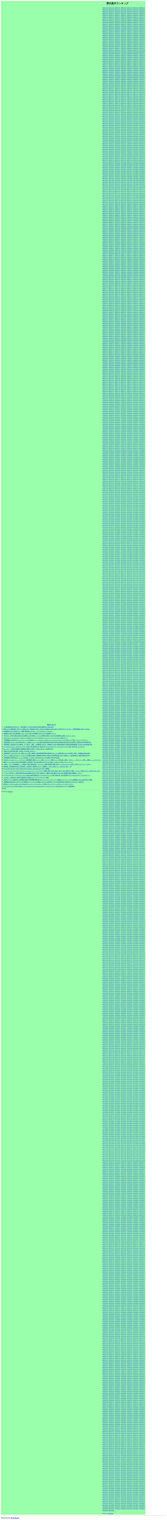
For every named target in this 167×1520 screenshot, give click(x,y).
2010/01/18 (105, 400)
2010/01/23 (136, 400)
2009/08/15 (136, 358)
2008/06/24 (111, 250)
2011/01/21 (130, 495)
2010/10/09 (136, 468)
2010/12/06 (105, 484)
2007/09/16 (142, 174)
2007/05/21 (105, 145)
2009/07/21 (111, 352)
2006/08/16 (117, 72)
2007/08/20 (105, 169)
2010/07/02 (130, 442)
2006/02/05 (142, 20)
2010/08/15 (142, 453)
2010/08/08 (142, 451)
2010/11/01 (105, 475)
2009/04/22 (117, 329)
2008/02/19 (111, 217)
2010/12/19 (142, 486)
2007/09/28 (130, 178)
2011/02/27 (142, 505)
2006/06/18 (142, 55)
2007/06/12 (111, 151)
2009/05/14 (123, 334)
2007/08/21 (111, 169)
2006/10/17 (111, 88)
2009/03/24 (111, 321)
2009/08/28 (130, 362)
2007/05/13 (142, 141)
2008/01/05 (136, 204)
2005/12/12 (105, 7)
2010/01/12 (111, 398)
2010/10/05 (111, 468)
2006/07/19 (117, 64)
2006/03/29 (117, 35)
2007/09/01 (136, 171)
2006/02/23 (123, 26)
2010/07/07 (117, 444)
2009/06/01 (105, 340)
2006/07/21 (130, 64)
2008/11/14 (130, 286)
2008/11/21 (130, 288)
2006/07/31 (105, 68)
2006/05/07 (142, 44)
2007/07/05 (123, 156)
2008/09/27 (136, 273)
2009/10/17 (136, 374)
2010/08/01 (142, 450)
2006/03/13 (105, 31)
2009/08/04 (111, 356)
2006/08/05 (136, 68)
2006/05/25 (123, 50)
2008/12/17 (117, 295)
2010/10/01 (130, 466)
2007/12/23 (142, 200)
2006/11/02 (123, 92)
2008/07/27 (142, 257)
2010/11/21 (142, 479)
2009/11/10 (111, 382)
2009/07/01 (117, 347)
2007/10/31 (117, 187)
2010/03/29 (105, 418)
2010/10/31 (142, 473)
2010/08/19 (123, 455)
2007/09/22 (136, 176)
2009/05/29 (130, 338)
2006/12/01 (130, 99)
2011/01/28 (130, 497)
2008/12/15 (105, 295)
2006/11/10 (130, 94)
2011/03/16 (117, 510)
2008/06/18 (117, 248)
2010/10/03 (142, 466)
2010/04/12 (105, 422)
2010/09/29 (117, 466)
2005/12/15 (123, 7)
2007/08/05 (142, 163)
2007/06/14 (123, 151)
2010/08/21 (136, 455)
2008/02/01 (130, 211)
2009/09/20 (142, 367)
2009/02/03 (111, 308)
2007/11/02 (130, 187)
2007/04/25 (117, 138)
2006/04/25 (111, 42)
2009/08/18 (111, 360)
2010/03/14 (142, 413)
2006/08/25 (130, 73)
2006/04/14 (130, 39)
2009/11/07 (136, 380)
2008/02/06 (117, 213)
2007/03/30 (130, 130)
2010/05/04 (111, 428)
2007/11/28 (117, 195)
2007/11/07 (117, 189)
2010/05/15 (136, 429)
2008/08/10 (142, 261)
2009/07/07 (111, 349)
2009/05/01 (130, 330)
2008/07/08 (111, 253)
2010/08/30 (105, 459)
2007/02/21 (117, 121)
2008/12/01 (105, 292)
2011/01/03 (105, 492)
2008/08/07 (123, 261)
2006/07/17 (105, 64)
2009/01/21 (117, 305)
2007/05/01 (111, 140)
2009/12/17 (123, 391)
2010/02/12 (130, 406)
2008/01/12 (136, 206)
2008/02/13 (117, 215)
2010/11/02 (111, 475)
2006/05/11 (123, 46)
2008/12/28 (142, 297)
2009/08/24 (105, 362)
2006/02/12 (142, 22)
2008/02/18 (105, 217)
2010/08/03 (111, 451)
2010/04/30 (130, 426)
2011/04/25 (105, 521)
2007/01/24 (117, 114)
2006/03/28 (111, 35)
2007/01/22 (105, 114)
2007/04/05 (123, 132)
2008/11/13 (123, 286)
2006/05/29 (105, 51)
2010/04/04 (142, 418)
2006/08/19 (136, 72)
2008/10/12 (142, 277)
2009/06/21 (142, 343)
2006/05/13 (136, 46)
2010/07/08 (123, 444)
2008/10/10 (130, 277)
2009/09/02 (117, 363)
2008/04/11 (130, 229)
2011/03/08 (111, 508)
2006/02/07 (111, 22)
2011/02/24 (123, 505)
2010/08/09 (105, 453)
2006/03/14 (111, 31)
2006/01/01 (142, 11)
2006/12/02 (136, 99)
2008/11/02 (142, 283)
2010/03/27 (136, 417)
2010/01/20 (117, 400)
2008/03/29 (136, 226)
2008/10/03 (130, 275)
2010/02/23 (111, 409)
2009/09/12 (136, 365)
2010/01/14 (123, 398)
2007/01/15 (105, 112)
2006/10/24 (111, 90)
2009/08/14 (130, 358)
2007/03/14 (117, 127)
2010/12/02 (123, 483)
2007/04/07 (136, 132)
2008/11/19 (117, 288)
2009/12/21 (105, 393)
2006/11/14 (111, 96)
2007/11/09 (130, 189)
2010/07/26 (105, 450)
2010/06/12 (136, 437)
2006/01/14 (136, 15)
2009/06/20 (136, 343)
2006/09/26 (111, 83)
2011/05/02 (105, 523)
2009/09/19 (136, 367)
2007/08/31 (130, 171)
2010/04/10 (136, 420)
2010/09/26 (142, 464)
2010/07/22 (123, 448)
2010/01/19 (111, 400)
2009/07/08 (117, 349)
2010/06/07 (105, 437)
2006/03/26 (142, 33)
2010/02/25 (123, 409)
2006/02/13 (105, 24)
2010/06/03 (123, 435)
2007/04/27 (130, 138)
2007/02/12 (105, 119)
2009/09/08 (111, 365)
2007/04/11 (117, 134)
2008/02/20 (117, 217)
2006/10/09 (105, 86)
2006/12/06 (117, 101)
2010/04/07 (117, 420)
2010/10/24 (142, 472)
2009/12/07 (105, 389)
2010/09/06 (105, 461)
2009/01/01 (123, 299)
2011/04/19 (111, 519)
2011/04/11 (105, 517)
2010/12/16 (123, 486)
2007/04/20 (130, 136)
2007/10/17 (117, 184)
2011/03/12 (136, 508)
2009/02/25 (117, 314)
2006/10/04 (117, 84)
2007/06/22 (130, 152)
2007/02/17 (136, 119)
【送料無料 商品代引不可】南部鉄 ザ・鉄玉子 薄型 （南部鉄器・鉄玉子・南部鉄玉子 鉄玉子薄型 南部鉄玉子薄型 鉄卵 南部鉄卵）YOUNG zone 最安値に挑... (48, 744)
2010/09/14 (111, 462)
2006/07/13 (123, 62)
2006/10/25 (117, 90)
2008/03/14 (130, 222)
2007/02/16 (130, 119)
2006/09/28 (123, 83)
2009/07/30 (123, 354)
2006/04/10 (105, 39)
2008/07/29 (111, 259)
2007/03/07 (117, 125)
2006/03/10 (130, 29)
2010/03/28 (142, 417)
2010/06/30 (117, 442)
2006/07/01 (136, 59)
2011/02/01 (111, 499)
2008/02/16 (136, 215)
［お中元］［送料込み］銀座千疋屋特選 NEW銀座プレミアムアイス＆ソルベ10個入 (26, 777)
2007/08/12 (142, 165)
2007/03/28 (117, 130)
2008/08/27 (117, 266)
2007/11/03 (136, 187)
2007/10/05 (130, 180)
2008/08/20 (117, 264)
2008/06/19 (123, 248)
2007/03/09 (130, 125)
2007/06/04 (105, 149)
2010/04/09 (130, 420)
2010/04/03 (136, 418)
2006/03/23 (123, 33)
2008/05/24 (136, 240)
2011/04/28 (123, 521)
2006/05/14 (142, 46)
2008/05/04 (142, 235)
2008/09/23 (111, 273)
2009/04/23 (123, 329)
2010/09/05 (142, 459)
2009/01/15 (123, 303)
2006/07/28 (130, 66)
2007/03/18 (142, 127)
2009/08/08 (136, 356)
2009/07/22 (117, 352)
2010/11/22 (105, 481)
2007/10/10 (117, 182)
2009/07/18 (136, 351)
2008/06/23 (105, 250)
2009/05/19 (111, 336)
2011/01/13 (123, 494)
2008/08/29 (130, 266)
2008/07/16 (117, 255)
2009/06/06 (136, 340)
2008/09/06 (136, 268)
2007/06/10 (142, 149)
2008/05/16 (130, 239)
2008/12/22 (105, 297)
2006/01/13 (130, 15)
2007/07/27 (130, 162)
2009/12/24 (123, 393)
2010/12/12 (142, 484)
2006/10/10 (111, 86)
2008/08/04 (105, 261)
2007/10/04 (123, 180)
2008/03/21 (130, 224)
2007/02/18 (142, 119)
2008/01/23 (117, 209)
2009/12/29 (111, 395)
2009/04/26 (142, 329)
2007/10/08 (105, 182)
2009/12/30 (117, 395)
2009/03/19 (123, 319)
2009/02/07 (136, 308)
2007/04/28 (136, 138)
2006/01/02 (105, 13)
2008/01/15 (111, 207)
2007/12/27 (123, 202)
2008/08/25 (105, 266)
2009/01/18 (142, 303)
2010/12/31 (130, 490)
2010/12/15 (117, 486)
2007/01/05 (130, 108)
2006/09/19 (111, 81)
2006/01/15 (142, 15)
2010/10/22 (130, 472)
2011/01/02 (142, 490)
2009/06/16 (111, 343)
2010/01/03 (142, 395)
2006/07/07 (130, 61)
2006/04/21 (130, 40)
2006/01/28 (136, 18)
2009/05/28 (123, 338)
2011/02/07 (105, 501)
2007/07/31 (111, 163)
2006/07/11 (111, 62)
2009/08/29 (136, 362)
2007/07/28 (136, 162)
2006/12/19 (111, 105)
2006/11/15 (117, 96)
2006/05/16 (111, 48)
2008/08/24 (142, 264)
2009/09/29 (111, 371)
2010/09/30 (123, 466)
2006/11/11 (136, 94)
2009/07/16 (123, 351)
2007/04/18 (117, 136)
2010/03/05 (130, 411)
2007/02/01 (123, 116)
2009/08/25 (111, 362)
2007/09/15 (136, 174)
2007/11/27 (111, 195)
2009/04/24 (130, 329)
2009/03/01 (142, 314)
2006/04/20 (123, 40)
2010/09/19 (142, 462)
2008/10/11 (136, 277)
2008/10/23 (123, 281)
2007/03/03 (136, 123)
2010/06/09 (117, 437)
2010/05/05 (117, 428)
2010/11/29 (105, 483)
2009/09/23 (117, 369)
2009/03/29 (142, 321)
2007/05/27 (142, 145)
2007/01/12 (130, 110)
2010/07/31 (136, 450)
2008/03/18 (111, 224)
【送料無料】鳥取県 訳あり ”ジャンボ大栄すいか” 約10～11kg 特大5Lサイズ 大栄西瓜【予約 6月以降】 (31, 757)
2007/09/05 (117, 173)
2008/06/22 (142, 248)
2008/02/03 (142, 211)
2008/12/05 (130, 292)
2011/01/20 (123, 495)
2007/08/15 (117, 167)
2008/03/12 (117, 222)
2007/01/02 (111, 108)
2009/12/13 (142, 389)
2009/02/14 (136, 310)
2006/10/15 (142, 86)
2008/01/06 (142, 204)
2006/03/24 (130, 33)
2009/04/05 (142, 323)
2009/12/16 (117, 391)
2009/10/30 (130, 378)
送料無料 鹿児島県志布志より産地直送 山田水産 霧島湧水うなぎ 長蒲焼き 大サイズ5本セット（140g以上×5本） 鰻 (37, 766)
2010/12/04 (136, 483)
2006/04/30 (142, 42)
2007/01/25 (123, 114)
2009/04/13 (105, 327)
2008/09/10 (117, 270)
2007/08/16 (123, 167)
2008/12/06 (136, 292)
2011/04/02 (136, 514)
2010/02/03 (117, 404)
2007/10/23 (111, 185)
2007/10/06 (136, 180)
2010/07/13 (111, 446)
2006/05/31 (117, 51)
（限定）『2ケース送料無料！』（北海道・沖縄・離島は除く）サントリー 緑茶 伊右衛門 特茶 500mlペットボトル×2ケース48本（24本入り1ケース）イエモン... (47, 764)
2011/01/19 (117, 495)
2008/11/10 (105, 286)
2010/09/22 (117, 464)
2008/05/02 (130, 235)
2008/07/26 (136, 257)
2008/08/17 (142, 262)
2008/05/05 (105, 237)
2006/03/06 (105, 29)
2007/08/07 (111, 165)
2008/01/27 (142, 209)
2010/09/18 (136, 462)
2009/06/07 (142, 340)
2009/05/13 (117, 334)
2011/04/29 (130, 521)
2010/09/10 (130, 461)
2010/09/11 (136, 461)
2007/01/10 (117, 110)
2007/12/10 (105, 198)
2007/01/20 (136, 112)
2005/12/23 (130, 9)
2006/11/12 (142, 94)
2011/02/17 (123, 503)
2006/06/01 (123, 51)
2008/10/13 (105, 279)
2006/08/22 (111, 73)
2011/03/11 (130, 508)
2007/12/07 (130, 196)
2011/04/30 (136, 521)
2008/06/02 (105, 244)
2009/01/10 (136, 301)
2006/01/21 (136, 17)
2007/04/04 (117, 132)
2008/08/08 (130, 261)
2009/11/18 (117, 384)
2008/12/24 (117, 297)
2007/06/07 (123, 149)
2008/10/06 (105, 277)
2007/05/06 (142, 140)
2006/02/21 (111, 26)
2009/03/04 (117, 316)
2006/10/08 (142, 84)
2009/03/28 (136, 321)
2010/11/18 (123, 479)
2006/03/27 (105, 35)
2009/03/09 (105, 318)
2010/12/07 (111, 484)
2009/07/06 (105, 349)
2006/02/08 (117, 22)
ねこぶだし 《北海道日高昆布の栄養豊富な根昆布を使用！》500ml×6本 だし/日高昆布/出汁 (28, 749)
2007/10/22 (105, 185)
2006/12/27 (117, 107)
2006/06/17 (136, 55)
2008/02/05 (111, 213)
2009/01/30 (130, 306)
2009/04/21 (111, 329)
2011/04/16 (136, 517)
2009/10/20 (111, 376)
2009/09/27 (142, 369)
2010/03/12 (130, 413)
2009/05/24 (142, 336)
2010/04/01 (123, 418)
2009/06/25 (123, 345)
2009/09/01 (111, 363)
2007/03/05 (105, 125)
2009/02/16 (105, 312)
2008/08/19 (111, 264)
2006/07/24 (105, 66)
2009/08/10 (105, 358)
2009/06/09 (111, 341)
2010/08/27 (130, 457)
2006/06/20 (111, 57)
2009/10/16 (130, 374)
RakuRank (10, 791)
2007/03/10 (136, 125)
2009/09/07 (105, 365)
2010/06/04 (130, 435)
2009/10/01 (123, 371)
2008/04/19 (136, 231)
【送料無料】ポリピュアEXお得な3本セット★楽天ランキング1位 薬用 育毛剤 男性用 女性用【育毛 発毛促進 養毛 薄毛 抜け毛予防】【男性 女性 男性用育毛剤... (47, 742)
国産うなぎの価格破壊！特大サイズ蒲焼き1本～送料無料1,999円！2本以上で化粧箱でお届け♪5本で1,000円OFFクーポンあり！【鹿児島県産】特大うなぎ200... (46, 729)
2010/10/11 (105, 470)
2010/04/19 (105, 424)
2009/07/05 (142, 347)
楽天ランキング (51, 724)
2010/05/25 (111, 433)
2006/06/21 (117, 57)
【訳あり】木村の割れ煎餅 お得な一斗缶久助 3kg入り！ (19, 751)
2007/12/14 (130, 198)
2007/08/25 (136, 169)
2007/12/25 (111, 202)
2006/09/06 (117, 77)
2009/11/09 (105, 382)
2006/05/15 (105, 48)
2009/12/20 (142, 391)
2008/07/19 (136, 255)
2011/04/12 (111, 517)
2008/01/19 (136, 207)
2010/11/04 (123, 475)
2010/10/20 (117, 472)
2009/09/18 (130, 367)
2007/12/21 (130, 200)
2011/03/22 (111, 512)
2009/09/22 (111, 369)
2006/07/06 (123, 61)
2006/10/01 (142, 83)
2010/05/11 (111, 429)
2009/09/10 (123, 365)
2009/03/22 (142, 319)
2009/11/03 (111, 380)
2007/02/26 (105, 123)
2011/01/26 (117, 497)
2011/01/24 (105, 497)
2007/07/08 (142, 156)
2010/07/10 (136, 444)
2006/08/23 (117, 73)
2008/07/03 (123, 251)
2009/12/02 (117, 387)
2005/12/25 (142, 9)
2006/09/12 (111, 79)
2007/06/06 (117, 149)
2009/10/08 (123, 373)
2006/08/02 (117, 68)
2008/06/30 (105, 251)
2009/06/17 (117, 343)
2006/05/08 (105, 46)
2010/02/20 (136, 407)
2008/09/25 (123, 273)
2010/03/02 (111, 411)
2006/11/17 (130, 96)
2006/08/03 (123, 68)
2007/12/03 (105, 196)
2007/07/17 (111, 160)
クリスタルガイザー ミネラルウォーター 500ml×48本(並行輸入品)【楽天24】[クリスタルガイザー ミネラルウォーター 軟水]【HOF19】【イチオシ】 (44, 746)
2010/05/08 (136, 428)
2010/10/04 (105, 468)
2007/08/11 (136, 165)
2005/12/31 (136, 11)
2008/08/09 (136, 261)
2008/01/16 (117, 207)
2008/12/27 (136, 297)
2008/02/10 (142, 213)
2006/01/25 (117, 18)
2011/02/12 (136, 501)
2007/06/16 (136, 151)
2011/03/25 (130, 512)
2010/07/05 (105, 444)
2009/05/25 (105, 338)
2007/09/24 (105, 178)
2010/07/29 (123, 450)
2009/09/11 (130, 365)
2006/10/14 (136, 86)
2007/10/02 (111, 180)
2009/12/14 (105, 391)
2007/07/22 (142, 160)
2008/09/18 (123, 272)
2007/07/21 (136, 160)
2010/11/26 (130, 481)
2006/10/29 (142, 90)
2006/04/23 (142, 40)
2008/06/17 (111, 248)
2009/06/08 (105, 341)
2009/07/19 (142, 351)
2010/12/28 (111, 490)
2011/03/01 (111, 506)
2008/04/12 (136, 229)
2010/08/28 (136, 457)
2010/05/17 (105, 431)
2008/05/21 (117, 240)
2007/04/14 (136, 134)
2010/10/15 (130, 470)
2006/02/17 (130, 24)
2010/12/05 (142, 483)
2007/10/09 (111, 182)
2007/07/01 (142, 154)
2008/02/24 (142, 217)
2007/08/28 (111, 171)
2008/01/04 (130, 204)
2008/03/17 (105, 224)
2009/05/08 (130, 332)
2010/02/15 (105, 407)
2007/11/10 (136, 189)
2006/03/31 (130, 35)
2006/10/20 (130, 88)
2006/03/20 (105, 33)
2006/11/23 (123, 97)
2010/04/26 (105, 426)
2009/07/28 (111, 354)
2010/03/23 (111, 417)
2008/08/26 (111, 266)
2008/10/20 (105, 281)
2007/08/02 (123, 163)
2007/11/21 (117, 193)
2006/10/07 (136, 84)
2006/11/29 (117, 99)
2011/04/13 (117, 517)
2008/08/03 (142, 259)
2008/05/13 (111, 239)
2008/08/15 (130, 262)
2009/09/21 (105, 369)
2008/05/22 (123, 240)
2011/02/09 (117, 501)
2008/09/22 (105, 273)
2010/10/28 (123, 473)
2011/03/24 (123, 512)
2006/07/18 (111, 64)
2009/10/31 (136, 378)
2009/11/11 (117, 382)
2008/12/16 (111, 295)
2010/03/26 (130, 417)
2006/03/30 (123, 35)
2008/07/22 (111, 257)
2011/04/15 (130, 517)
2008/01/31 (123, 211)
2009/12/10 (123, 389)
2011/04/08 (130, 516)
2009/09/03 (123, 363)
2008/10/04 (136, 275)
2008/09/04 (123, 268)
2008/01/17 (123, 207)
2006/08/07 (105, 70)
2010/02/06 (136, 404)
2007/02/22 (123, 121)
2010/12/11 (136, 484)
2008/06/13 (130, 246)
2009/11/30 (105, 387)
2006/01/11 (117, 15)
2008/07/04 (130, 251)
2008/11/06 (123, 284)
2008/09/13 (136, 270)
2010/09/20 (105, 464)
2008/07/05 (136, 251)
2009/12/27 (142, 393)
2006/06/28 (117, 59)
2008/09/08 (105, 270)
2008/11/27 (123, 290)
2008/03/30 (142, 226)
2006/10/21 (136, 88)
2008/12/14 (142, 294)
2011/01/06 (123, 492)
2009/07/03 (130, 347)
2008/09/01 (105, 268)
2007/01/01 (105, 108)
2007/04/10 (111, 134)
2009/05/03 (142, 330)
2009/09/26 (136, 369)
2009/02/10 (111, 310)
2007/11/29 (123, 195)
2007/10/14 (142, 182)
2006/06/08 (123, 53)
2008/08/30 (136, 266)
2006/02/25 (136, 26)
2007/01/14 (142, 110)
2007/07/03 (111, 156)
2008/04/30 (117, 235)
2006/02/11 (136, 22)
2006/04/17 (105, 40)
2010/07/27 (111, 450)
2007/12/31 (105, 204)
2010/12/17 (130, 486)
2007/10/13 (136, 182)
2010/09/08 (117, 461)
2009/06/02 (111, 340)
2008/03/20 (123, 224)
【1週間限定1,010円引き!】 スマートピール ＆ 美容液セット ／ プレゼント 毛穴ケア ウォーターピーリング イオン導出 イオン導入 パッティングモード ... (45, 740)
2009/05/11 (105, 334)
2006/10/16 (105, 88)
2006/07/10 (105, 62)
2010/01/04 (105, 396)
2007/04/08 (142, 132)
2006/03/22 (117, 33)
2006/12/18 (105, 105)
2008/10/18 (136, 279)
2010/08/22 (142, 455)
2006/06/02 (130, 51)
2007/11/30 (130, 195)
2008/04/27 (142, 233)
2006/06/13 (111, 55)
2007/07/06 (130, 156)
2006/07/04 (111, 61)
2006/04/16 (142, 39)
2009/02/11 (117, 310)
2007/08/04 (136, 163)
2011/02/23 (117, 505)
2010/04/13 (111, 422)
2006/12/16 (136, 103)
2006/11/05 (142, 92)
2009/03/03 (111, 316)
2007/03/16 (130, 127)
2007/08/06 (105, 165)
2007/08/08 (117, 165)
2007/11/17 (136, 191)
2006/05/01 (105, 44)
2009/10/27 (111, 378)
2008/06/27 (130, 250)
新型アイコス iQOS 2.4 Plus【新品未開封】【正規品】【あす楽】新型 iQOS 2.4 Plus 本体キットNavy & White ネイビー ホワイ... (38, 762)
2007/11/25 (142, 193)
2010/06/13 (142, 437)
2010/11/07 (142, 475)
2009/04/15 (117, 327)
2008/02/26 (111, 218)
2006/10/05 (123, 84)
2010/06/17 (123, 439)
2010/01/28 (123, 402)
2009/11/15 (142, 382)
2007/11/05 (105, 189)
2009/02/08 (142, 308)
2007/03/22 (123, 129)
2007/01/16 (111, 112)
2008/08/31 (142, 266)
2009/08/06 (123, 356)
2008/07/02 (117, 251)
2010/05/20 (123, 431)
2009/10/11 (142, 373)
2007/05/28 (105, 147)
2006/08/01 (111, 68)
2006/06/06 (111, 53)
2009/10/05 (105, 373)
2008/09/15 (105, 272)
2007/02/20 (111, 121)
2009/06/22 (105, 345)
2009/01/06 (111, 301)
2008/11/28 (130, 290)
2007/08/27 (105, 171)
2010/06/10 (123, 437)
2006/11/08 (117, 94)
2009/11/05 (123, 380)
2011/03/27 (142, 512)
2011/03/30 (117, 514)
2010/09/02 (123, 459)
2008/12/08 (105, 294)
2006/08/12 (136, 70)
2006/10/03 (111, 84)
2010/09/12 (142, 461)
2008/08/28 (123, 266)
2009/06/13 (136, 341)
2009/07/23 (123, 352)
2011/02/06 (142, 499)
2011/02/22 (111, 505)
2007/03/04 (142, 123)
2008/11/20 (123, 288)
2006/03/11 (136, 29)
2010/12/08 (117, 484)
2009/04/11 (136, 325)
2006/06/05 (105, 53)
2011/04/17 (142, 517)
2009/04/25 (136, 329)
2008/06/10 (111, 246)
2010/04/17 (136, 422)
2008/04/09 (117, 229)
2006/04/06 (123, 37)
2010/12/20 (105, 488)
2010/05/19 (117, 431)
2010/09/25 (136, 464)
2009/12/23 (117, 393)
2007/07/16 (105, 160)
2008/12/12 (130, 294)
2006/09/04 (105, 77)
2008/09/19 (130, 272)
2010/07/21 (117, 448)
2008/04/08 (111, 229)
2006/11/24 (130, 97)
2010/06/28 (105, 442)
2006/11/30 (123, 99)
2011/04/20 (117, 519)
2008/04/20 (142, 231)
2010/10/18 (105, 472)
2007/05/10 (123, 141)
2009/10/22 (123, 376)
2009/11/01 (142, 378)
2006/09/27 (117, 83)
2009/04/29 (117, 330)
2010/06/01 (111, 435)
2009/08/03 (105, 356)
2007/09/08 (136, 173)
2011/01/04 (111, 492)
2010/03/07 (142, 411)
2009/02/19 (123, 312)
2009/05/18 (105, 336)
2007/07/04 (117, 156)
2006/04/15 (136, 39)
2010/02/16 (111, 407)
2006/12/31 (142, 107)
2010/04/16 (130, 422)
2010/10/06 (117, 468)
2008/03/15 (136, 222)
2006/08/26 (136, 73)
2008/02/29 (130, 218)
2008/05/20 (111, 240)
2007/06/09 (136, 149)
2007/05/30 (117, 147)
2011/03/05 (136, 506)
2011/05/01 (142, 521)
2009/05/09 (136, 332)
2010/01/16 (136, 398)
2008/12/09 (111, 294)
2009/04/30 (123, 330)
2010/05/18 (111, 431)
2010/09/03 (130, 459)
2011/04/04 (105, 516)
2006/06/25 (142, 57)
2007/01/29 (105, 116)
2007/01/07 (142, 108)
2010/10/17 (142, 470)
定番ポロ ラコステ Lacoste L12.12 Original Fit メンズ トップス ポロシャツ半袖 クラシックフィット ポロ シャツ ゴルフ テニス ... (38, 784)
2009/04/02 (123, 323)
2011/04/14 (123, 517)
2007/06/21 (123, 152)
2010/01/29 (130, 402)
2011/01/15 (136, 494)
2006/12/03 (142, 99)
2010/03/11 (123, 413)
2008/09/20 (136, 272)
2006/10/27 (130, 90)
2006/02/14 (111, 24)
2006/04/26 (117, 42)
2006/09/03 (142, 75)
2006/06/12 (105, 55)
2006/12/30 (136, 107)
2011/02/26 (136, 505)
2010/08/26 (123, 457)
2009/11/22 (142, 384)
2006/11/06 (105, 94)
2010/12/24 (130, 488)
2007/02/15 (123, 119)
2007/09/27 (123, 178)
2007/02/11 (142, 118)
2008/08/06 (117, 261)
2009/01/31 (136, 306)
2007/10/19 (130, 184)
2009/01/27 (111, 306)
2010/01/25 (105, 402)
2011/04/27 (117, 521)
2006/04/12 (117, 39)
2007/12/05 (117, 196)
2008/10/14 (111, 279)
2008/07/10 (123, 253)
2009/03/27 (130, 321)
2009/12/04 (130, 387)
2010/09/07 (111, 461)
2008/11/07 (130, 284)
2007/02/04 (142, 116)
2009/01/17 (136, 303)
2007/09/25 (111, 178)
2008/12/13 (136, 294)
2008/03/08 (136, 220)
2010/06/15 (111, 439)
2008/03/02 (142, 218)
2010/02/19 (130, 407)
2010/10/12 (111, 470)
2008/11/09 (142, 284)
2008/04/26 (136, 233)
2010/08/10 (111, 453)
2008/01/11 (130, 206)
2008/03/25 (111, 226)
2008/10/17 (130, 279)
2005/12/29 (123, 11)
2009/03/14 (136, 318)
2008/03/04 (111, 220)
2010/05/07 (130, 428)
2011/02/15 (111, 503)
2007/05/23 (117, 145)
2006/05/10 (117, 46)
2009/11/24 (111, 385)
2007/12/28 (130, 202)
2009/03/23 (105, 321)
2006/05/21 (142, 48)
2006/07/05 (117, 61)
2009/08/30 (142, 362)
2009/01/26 (105, 306)
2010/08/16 (105, 455)
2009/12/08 (111, 389)
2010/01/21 (123, 400)
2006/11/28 (111, 99)
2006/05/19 (130, 48)
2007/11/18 (142, 191)
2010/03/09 (111, 413)
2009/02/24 (111, 314)
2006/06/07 (117, 53)
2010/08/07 (136, 451)
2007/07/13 (130, 158)
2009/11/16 (105, 384)
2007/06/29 (130, 154)
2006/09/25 (105, 83)
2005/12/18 (142, 7)
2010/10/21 (123, 472)
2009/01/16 (130, 303)
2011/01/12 (117, 494)
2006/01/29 (142, 18)
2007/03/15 (123, 127)
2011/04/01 (130, 514)
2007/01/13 (136, 110)
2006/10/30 (105, 92)
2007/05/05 (136, 140)
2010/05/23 (142, 431)
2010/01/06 (117, 396)
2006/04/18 (111, 40)
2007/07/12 (123, 158)
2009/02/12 (123, 310)
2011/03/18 (130, 510)
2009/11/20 (130, 384)
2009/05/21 (123, 336)
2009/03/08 (142, 316)
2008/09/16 (111, 272)
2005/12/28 (117, 11)
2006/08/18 (130, 72)
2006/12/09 (136, 101)
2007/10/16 (111, 184)
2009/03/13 (130, 318)
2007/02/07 (117, 118)
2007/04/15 (142, 134)
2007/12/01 (136, 195)
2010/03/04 (123, 411)
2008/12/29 (105, 299)
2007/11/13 (111, 191)
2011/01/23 (142, 495)
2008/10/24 (130, 281)
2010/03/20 (136, 415)
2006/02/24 (130, 26)
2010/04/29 (123, 426)
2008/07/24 (123, 257)
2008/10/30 (123, 283)
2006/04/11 (111, 39)
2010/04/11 (142, 420)
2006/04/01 (136, 35)
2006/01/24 (111, 18)
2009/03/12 (123, 318)
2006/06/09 (130, 53)
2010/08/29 (142, 457)
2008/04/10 (123, 229)
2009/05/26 (111, 338)
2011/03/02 (117, 506)
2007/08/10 (130, 165)
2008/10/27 (105, 283)
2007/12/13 (123, 198)
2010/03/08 (105, 413)
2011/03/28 (105, 514)
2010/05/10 (105, 429)
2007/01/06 (136, 108)
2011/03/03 (123, 506)
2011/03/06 (142, 506)
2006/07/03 (105, 61)
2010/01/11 (105, 398)
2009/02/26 (123, 314)
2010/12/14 (111, 486)
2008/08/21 (123, 264)
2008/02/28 (123, 218)
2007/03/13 (111, 127)
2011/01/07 (130, 492)
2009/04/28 (111, 330)
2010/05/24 (105, 433)
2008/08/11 (105, 262)
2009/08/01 (136, 354)
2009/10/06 (111, 373)
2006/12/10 (142, 101)
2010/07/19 (105, 448)
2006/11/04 (136, 92)
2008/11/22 (136, 288)
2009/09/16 (117, 367)
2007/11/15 (123, 191)
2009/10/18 (142, 374)
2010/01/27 (117, 402)
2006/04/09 (142, 37)
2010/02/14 (142, 406)
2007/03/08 (123, 125)
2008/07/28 (105, 259)
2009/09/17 (123, 367)
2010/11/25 (123, 481)
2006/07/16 (142, 62)
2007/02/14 (117, 119)
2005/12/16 (130, 7)
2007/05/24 (123, 145)
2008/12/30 (111, 299)
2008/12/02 (111, 292)
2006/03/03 (130, 28)
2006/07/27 (123, 66)
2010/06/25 (130, 440)
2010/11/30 (111, 483)
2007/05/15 (111, 143)
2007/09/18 (111, 176)
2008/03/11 (111, 222)
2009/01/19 (105, 305)
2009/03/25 (117, 321)
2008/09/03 (117, 268)
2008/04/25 (130, 233)
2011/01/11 (111, 494)
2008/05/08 (123, 237)
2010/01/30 (136, 402)
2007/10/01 (105, 180)
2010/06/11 (130, 437)
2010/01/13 (117, 398)
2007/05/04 (130, 140)
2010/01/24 (142, 400)
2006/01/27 (130, 18)
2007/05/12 (136, 141)
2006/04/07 (130, 37)
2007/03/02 (130, 123)
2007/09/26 (117, 178)
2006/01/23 (105, 18)
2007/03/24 (136, 129)
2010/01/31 (142, 402)
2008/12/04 (123, 292)
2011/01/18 (111, 495)
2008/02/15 (130, 215)
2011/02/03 (123, 499)
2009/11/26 (123, 385)
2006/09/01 (130, 75)
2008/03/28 (130, 226)
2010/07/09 (130, 444)
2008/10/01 (117, 275)
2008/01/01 (111, 204)
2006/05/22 (105, 50)
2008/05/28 (117, 242)
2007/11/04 (142, 187)
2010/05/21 (130, 431)
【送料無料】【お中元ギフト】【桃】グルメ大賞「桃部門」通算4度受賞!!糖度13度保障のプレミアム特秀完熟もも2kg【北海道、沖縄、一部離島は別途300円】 (46, 753)
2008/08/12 (111, 262)
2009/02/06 (130, 308)
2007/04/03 (111, 132)
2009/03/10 (111, 318)
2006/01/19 (123, 17)
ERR (4, 788)
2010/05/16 (142, 429)
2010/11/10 (117, 477)
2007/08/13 (105, 167)
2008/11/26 (117, 290)
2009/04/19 (142, 327)
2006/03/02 (123, 28)
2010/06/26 (136, 440)
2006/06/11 (142, 53)
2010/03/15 (105, 415)
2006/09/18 (105, 81)
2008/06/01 (142, 242)
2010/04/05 (105, 420)
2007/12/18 (111, 200)
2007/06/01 (130, 147)
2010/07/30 (130, 450)
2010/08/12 (123, 453)
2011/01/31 (105, 499)
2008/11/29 (136, 290)
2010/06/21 (105, 440)
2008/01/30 (117, 211)
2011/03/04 (130, 506)
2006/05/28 (142, 50)
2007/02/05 (105, 118)
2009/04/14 (111, 327)
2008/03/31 (105, 228)
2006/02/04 (136, 20)
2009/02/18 (117, 312)
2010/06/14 (105, 439)
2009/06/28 (142, 345)
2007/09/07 (130, 173)
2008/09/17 (117, 272)
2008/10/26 (142, 281)
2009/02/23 (105, 314)
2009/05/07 (123, 332)
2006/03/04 (136, 28)
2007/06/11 (105, 151)
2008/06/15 (142, 246)
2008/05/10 (136, 237)
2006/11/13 (105, 96)
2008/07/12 (136, 253)
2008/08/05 (111, 261)
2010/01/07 (123, 396)
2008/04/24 (123, 233)
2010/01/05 (111, 396)
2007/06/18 (105, 152)
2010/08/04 (117, 451)
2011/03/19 (136, 510)
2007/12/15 (136, 198)
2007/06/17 (142, 151)
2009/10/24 (136, 376)
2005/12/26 (105, 11)
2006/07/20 (123, 64)
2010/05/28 (130, 433)
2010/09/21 (111, 464)
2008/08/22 (130, 264)
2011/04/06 (117, 516)
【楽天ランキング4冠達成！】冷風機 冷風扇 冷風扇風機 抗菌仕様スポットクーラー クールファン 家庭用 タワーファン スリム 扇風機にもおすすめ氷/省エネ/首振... (48, 779)
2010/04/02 (130, 418)
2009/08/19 (117, 360)
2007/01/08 (105, 110)
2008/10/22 (117, 281)
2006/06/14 (117, 55)
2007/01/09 (111, 110)
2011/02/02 (117, 499)
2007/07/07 (136, 156)
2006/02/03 (130, 20)
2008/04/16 (117, 231)
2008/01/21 (105, 209)
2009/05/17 (142, 334)
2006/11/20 (105, 97)
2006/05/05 (130, 44)
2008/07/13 (142, 253)
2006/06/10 (136, 53)
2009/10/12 (105, 374)
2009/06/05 (130, 340)
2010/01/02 (136, 395)
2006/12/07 (123, 101)
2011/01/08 (136, 492)
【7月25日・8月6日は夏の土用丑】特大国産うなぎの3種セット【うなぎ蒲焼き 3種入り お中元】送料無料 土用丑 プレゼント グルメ (39, 735)
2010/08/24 (111, 457)
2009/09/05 (136, 363)
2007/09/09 (142, 173)
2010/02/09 (111, 406)
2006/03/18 (136, 31)
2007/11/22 (123, 193)
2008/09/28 (142, 273)
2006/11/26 (142, 97)
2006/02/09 (123, 22)
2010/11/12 (130, 477)
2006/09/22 (130, 81)
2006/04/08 (136, 37)
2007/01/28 (142, 114)
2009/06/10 (117, 341)
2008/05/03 (136, 235)
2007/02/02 (130, 116)
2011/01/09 (142, 492)
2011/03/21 (105, 512)
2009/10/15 (123, 374)
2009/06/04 (123, 340)
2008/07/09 (117, 253)
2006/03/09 (123, 29)
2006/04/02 (142, 35)
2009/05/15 (130, 334)
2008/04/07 (105, 229)
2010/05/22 (136, 431)
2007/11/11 (142, 189)
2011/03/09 (117, 508)
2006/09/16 (136, 79)
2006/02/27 (105, 28)
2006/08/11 (130, 70)
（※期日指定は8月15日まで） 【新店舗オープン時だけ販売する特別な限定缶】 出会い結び (28, 727)
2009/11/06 (130, 380)
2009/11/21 (136, 384)
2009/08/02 (142, 354)
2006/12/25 (105, 107)
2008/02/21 (123, 217)
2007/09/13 (123, 174)
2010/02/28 (142, 409)
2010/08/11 (117, 453)
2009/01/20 (111, 305)
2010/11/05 (130, 475)
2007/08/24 (130, 169)
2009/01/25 (142, 305)
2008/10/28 (111, 283)
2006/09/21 (123, 81)
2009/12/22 (111, 393)
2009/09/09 (117, 365)
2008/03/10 (105, 222)
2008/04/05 (136, 228)
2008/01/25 (130, 209)
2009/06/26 (130, 345)
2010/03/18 (123, 415)
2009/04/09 (123, 325)
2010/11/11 (123, 477)
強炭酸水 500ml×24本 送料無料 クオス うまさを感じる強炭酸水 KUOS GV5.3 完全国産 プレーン (29, 733)
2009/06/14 (142, 341)
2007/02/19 (105, 121)
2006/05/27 (136, 50)
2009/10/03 (136, 371)
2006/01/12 (123, 15)
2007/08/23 (123, 169)
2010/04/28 (117, 426)
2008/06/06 (130, 244)
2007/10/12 (130, 182)
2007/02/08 (123, 118)
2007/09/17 (105, 176)
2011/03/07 (105, 508)
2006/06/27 (111, 59)
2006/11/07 (111, 94)
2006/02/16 (123, 24)
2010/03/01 (105, 411)
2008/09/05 (130, 268)
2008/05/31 (136, 242)
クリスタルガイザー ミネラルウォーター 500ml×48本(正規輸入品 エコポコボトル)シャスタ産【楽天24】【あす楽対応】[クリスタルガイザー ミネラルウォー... (46, 775)
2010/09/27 (105, 466)
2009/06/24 (117, 345)
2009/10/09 (130, 373)
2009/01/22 (123, 305)
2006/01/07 (136, 13)
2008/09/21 (142, 272)
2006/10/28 (136, 90)
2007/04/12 (123, 134)
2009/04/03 (130, 323)
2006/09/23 (136, 81)
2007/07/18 (117, 160)
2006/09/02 (136, 75)
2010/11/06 (136, 475)
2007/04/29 (142, 138)
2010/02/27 (136, 409)
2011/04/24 (142, 519)
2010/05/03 (105, 428)
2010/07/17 (136, 446)
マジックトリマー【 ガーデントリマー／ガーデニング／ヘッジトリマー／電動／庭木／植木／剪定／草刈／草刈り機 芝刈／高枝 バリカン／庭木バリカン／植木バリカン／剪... (52, 771)
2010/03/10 (117, 413)
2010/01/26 (111, 402)
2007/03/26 (105, 130)
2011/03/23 (117, 512)
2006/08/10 (123, 70)
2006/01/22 (142, 17)
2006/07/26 (117, 66)
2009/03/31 (111, 323)
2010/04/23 (130, 424)
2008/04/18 (130, 231)
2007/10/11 (123, 182)
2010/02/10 (117, 406)
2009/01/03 (136, 299)
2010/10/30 (136, 473)
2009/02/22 (142, 312)
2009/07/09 (123, 349)
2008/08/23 (136, 264)
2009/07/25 (136, 352)
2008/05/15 (123, 239)
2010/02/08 (105, 406)
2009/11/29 (142, 385)
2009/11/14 (136, 382)
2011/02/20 (142, 503)
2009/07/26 (142, 352)
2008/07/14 (105, 255)
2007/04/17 (111, 136)
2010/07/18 (142, 446)
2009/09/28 (105, 371)
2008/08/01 (130, 259)
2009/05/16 (136, 334)
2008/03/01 (136, 218)
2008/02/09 (136, 213)
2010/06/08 (111, 437)
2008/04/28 (105, 235)
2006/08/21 (105, 73)
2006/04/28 (130, 42)
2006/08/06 (142, 68)
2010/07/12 (105, 446)
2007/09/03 (105, 173)
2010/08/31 (111, 459)
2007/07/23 (105, 162)
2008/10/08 (117, 277)
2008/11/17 (105, 288)
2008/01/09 (117, 206)
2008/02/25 (105, 218)
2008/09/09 (111, 270)
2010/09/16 (123, 462)
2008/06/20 (130, 248)
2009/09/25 (130, 369)
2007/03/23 (130, 129)
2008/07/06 (142, 251)
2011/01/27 (123, 497)
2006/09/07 (123, 77)
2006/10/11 (117, 86)
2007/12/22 (136, 200)
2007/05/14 (105, 143)
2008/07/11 (130, 253)
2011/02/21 (105, 505)
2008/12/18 (123, 295)
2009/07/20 (105, 352)
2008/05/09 (130, 237)
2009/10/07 (117, 373)
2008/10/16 (123, 279)
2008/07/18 (130, 255)
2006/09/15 (130, 79)
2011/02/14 (105, 503)
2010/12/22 (117, 488)
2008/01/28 (105, 211)
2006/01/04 (117, 13)
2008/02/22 (130, 217)
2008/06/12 (123, 246)
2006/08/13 (142, 70)
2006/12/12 (111, 103)
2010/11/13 (136, 477)
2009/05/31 (142, 338)
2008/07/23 (117, 257)
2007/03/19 (105, 129)
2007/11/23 (130, 193)
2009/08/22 (136, 360)
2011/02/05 (136, 499)
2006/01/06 (130, 13)
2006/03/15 (117, 31)
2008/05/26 (105, 242)
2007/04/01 (142, 130)
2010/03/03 (117, 411)
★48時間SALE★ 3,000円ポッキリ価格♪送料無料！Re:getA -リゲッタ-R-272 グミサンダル (27, 731)
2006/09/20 (117, 81)
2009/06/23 (111, 345)
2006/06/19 (105, 57)
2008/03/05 (117, 220)
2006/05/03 (117, 44)
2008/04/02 (117, 228)
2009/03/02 (105, 316)
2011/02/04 (130, 499)
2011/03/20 (142, 510)
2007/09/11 (111, 174)
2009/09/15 (111, 367)
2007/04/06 (130, 132)
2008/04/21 (105, 233)
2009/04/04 (136, 323)
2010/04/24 (136, 424)
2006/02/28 (111, 28)
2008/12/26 (130, 297)
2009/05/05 (111, 332)
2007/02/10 (136, 118)
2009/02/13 (130, 310)
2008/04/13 (142, 229)
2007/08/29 (117, 171)
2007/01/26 (130, 114)
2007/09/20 (123, 176)
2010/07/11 (142, 444)
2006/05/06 (136, 44)
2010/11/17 (117, 479)
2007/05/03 (123, 140)
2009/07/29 (117, 354)
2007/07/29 (142, 162)
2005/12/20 (111, 9)
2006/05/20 (136, 48)
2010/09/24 (130, 464)
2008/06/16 (105, 248)
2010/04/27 (111, 426)
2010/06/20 (142, 439)
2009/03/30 (105, 323)
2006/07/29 (136, 66)
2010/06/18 (130, 439)
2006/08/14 (105, 72)
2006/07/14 (130, 62)
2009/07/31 (130, 354)
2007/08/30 (123, 171)
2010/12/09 (123, 484)
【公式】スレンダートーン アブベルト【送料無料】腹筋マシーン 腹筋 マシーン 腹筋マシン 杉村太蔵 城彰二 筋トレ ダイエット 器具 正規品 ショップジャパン (52, 760)
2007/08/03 (130, 163)
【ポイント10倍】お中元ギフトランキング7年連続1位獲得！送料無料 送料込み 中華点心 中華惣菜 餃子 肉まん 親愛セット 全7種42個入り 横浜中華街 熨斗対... (46, 755)
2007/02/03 (136, 116)
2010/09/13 (105, 462)
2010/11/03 (117, 475)
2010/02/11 (123, 406)
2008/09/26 (130, 273)
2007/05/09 (117, 141)
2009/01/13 (111, 303)
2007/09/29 (136, 178)
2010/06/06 (142, 435)
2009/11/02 (105, 380)
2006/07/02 (142, 59)
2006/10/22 (142, 88)
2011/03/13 (142, 508)
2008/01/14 (105, 207)
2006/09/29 (130, 83)
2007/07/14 (136, 158)
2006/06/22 (123, 57)
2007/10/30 (111, 187)
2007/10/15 (105, 184)
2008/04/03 (123, 228)
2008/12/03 (117, 292)
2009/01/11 (142, 301)
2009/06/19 (130, 343)
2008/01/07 (105, 206)
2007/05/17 (123, 143)
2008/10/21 (111, 281)
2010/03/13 (136, 413)
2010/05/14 (130, 429)
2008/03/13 (123, 222)
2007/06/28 (123, 154)
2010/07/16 (130, 446)
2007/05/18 (130, 143)
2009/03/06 (130, 316)
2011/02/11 (130, 501)
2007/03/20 (111, 129)
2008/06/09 (105, 246)
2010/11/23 (111, 481)
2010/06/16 (117, 439)
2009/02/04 (117, 308)
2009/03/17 (111, 319)
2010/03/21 (142, 415)
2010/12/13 (105, 486)
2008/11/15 (136, 286)
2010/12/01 (117, 483)
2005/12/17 (136, 7)
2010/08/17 (111, 455)
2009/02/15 (142, 310)
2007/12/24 (105, 202)
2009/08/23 (142, 360)
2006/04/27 (123, 42)
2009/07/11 (136, 349)
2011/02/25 (130, 505)
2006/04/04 (111, 37)
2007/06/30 (136, 154)
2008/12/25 (123, 297)
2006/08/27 (142, 73)
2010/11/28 (142, 481)
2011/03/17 (123, 510)
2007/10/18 (123, 184)
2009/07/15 (117, 351)
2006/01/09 (105, 15)
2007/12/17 (105, 200)
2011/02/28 (105, 506)
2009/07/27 (105, 354)
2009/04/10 (130, 325)
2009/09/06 (142, 363)
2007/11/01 (123, 187)
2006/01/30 (105, 20)
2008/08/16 (136, 262)
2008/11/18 (111, 288)
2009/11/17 (111, 384)
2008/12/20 (136, 295)
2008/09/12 (130, 270)
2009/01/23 (130, 305)
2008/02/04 (105, 213)
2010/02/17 (117, 407)
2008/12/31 (117, 299)
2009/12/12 (136, 389)
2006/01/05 (123, 13)
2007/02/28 (117, 123)
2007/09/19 (117, 176)
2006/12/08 (130, 101)
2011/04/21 (123, 519)
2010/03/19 (130, 415)
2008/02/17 (142, 215)
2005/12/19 (105, 9)
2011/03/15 (111, 510)
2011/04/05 (111, 516)
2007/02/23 (130, 121)
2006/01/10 (111, 15)
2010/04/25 (142, 424)
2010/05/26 (117, 433)
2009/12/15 (111, 391)
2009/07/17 (130, 351)
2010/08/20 (130, 455)
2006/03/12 (142, 29)
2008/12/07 (142, 292)
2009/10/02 (130, 371)
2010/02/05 (130, 404)
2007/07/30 (105, 163)
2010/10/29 (130, 473)
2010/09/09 (123, 461)
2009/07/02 (123, 347)
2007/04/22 (142, 136)
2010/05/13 (123, 429)
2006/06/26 (105, 59)
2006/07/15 (136, 62)
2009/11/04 (117, 380)
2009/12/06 (142, 387)
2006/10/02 (105, 84)
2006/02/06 (105, 22)
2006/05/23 (111, 50)
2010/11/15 (105, 479)
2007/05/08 (111, 141)
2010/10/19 (111, 472)
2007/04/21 (136, 136)
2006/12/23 (136, 105)
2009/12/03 (123, 387)
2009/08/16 (142, 358)
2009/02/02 (105, 308)
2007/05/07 (105, 141)
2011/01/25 (111, 497)
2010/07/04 (142, 442)
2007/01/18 (123, 112)
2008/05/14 (117, 239)
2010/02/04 (123, 404)
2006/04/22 (136, 40)
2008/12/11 (123, 294)
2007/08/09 (123, 165)
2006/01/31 (111, 20)
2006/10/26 (123, 90)
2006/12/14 (123, 103)
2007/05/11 (130, 141)
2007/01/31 (117, 116)
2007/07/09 (105, 158)
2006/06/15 (123, 55)
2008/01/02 (117, 204)
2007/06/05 (111, 149)
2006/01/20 (130, 17)
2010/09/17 (130, 462)
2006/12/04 (105, 101)
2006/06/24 (136, 57)
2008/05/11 (142, 237)
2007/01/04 (123, 108)
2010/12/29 (117, 490)
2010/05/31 (105, 435)
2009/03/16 (105, 319)
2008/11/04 (111, 284)
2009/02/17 (111, 312)
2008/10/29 (117, 283)
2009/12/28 (105, 395)
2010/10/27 (117, 473)
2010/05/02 (142, 426)
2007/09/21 (130, 176)
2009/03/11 (117, 318)
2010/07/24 (136, 448)
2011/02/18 (130, 503)
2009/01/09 (130, 301)
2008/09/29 (105, 275)
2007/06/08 (130, 149)
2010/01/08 (130, 396)
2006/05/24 (117, 50)
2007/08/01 (117, 163)
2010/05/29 (136, 433)
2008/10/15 (117, 279)
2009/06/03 (117, 340)
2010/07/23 (130, 448)
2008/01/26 (136, 209)
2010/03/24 (117, 417)
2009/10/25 (142, 376)
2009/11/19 (123, 384)
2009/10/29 (123, 378)
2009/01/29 (123, 306)
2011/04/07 (123, 516)
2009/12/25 (130, 393)
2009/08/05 (117, 356)
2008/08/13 (117, 262)
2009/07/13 (105, 351)
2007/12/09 (142, 196)
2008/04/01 (111, 228)
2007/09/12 (117, 174)
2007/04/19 (123, 136)
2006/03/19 (142, 31)
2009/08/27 (123, 362)
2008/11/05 (117, 284)
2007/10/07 (142, 180)
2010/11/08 (105, 477)
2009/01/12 (105, 303)
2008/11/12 (117, 286)
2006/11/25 (136, 97)
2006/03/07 (111, 29)
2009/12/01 (111, 387)
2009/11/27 (130, 385)
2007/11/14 (117, 191)
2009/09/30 (117, 371)
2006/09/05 (111, 77)
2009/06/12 (130, 341)
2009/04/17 (130, 327)
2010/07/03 (136, 442)
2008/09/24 (117, 273)
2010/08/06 (130, 451)
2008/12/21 (142, 295)
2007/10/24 (117, 185)
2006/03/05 (142, 28)
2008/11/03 (105, 284)
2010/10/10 (142, 468)
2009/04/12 (142, 325)
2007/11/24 (136, 193)
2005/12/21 (117, 9)
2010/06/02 (117, 435)
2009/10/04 (142, 371)
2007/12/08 (136, 196)
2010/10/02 (136, 466)
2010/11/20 (136, 479)
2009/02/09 (105, 310)
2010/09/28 (111, 466)
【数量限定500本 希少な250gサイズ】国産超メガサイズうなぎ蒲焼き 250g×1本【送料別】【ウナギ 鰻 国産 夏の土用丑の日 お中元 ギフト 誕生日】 (43, 782)
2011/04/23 (136, 519)
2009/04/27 (105, 330)
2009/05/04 (105, 332)
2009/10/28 (117, 378)
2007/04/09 (105, 134)
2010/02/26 (130, 409)
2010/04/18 (142, 422)
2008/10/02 (123, 275)
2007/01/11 (123, 110)
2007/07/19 (123, 160)
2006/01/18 (117, 17)
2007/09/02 (142, 171)
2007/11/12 (105, 191)
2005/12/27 (111, 11)
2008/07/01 (111, 251)
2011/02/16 (117, 503)
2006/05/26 (130, 50)
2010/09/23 (123, 464)
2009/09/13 (142, 365)
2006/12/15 (130, 103)
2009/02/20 (130, 312)
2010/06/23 (117, 440)
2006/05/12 (130, 46)
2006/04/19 (117, 40)
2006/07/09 (142, 61)
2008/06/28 (136, 250)
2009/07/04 (136, 347)
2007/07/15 (142, 158)
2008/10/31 (130, 283)
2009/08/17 (105, 360)
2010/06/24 (123, 440)
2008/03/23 (142, 224)
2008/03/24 (105, 226)
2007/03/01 (123, 123)
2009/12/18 (130, 391)
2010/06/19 (136, 439)
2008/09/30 (111, 275)
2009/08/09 (142, 356)
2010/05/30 (142, 433)
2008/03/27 (123, 226)
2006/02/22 (117, 26)
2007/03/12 (105, 127)
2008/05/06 (111, 237)
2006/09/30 (136, 83)
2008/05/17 (136, 239)
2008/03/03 (105, 220)
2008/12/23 (111, 297)
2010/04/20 (111, 424)
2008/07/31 (123, 259)
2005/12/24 (136, 9)
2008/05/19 (105, 240)
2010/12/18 (136, 486)
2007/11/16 (130, 191)
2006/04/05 (117, 37)
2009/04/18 (136, 327)
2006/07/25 (111, 66)
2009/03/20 (130, 319)
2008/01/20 (142, 207)
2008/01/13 (142, 206)
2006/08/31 (123, 75)
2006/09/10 (142, 77)
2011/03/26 (136, 512)
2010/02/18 (123, 407)
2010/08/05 (123, 451)
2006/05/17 (117, 48)
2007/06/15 (130, 151)
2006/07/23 (142, 64)
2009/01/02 (130, 299)
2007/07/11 (117, 158)
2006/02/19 (142, 24)
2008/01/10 (123, 206)
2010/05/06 (123, 428)
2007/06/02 (136, 147)
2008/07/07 (105, 253)
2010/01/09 (136, 396)
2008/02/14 (123, 215)
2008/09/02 (111, 268)
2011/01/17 (105, 495)
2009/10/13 (111, 374)
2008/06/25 (117, 250)
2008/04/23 (117, 233)
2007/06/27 (117, 154)
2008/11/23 (142, 288)
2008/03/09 (142, 220)
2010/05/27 (123, 433)
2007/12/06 (123, 196)
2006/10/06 (130, 84)
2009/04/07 (111, 325)
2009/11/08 (142, 380)
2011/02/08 (111, 501)
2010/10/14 (123, 470)
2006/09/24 (142, 81)
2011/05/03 (111, 523)
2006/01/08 (142, 13)
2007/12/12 (117, 198)
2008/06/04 (117, 244)
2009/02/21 (136, 312)
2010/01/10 (142, 396)
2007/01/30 (111, 116)
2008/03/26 (117, 226)
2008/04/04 (130, 228)
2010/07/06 (111, 444)
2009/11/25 (117, 385)
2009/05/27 (117, 338)
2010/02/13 (136, 406)
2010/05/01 (136, 426)
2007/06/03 (142, 147)
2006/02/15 (117, 24)
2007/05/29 (111, 147)
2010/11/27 (136, 481)
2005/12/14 (117, 7)
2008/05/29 (123, 242)
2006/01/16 (105, 17)
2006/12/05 (111, 101)
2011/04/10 (142, 516)
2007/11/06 (111, 189)
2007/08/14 (111, 167)
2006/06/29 (123, 59)
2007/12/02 (142, 195)
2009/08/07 (130, 356)
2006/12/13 (117, 103)
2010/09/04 (136, 459)
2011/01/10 (105, 494)
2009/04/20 (105, 329)
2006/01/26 (123, 18)
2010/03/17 (117, 415)
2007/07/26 (123, 162)
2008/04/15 (111, 231)
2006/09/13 (117, 79)
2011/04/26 (111, 521)
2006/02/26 (142, 26)
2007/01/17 (117, 112)
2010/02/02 (111, 404)
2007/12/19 (117, 200)
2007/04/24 (111, 138)
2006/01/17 (111, 17)
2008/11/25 (111, 290)
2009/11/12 (123, 382)
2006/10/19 (123, 88)
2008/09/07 (142, 268)
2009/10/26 (105, 378)
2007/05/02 (117, 140)
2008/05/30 (130, 242)
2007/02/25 (142, 121)
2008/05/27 (111, 242)
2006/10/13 (130, 86)
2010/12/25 (136, 488)
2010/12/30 (123, 490)
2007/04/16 (105, 136)
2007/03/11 (142, 125)
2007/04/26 (123, 138)
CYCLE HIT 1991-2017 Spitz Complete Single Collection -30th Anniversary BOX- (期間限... (26, 768)
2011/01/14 (130, 494)
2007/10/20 (136, 184)
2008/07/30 (117, 259)
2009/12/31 (123, 395)
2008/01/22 (111, 209)
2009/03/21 (136, 319)
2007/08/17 (130, 167)
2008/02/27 (117, 218)
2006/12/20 (117, 105)
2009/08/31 (105, 363)
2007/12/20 (123, 200)
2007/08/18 (136, 167)
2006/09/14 (123, 79)
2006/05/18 (123, 48)
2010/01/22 (130, 400)
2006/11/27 (105, 99)
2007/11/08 (123, 189)
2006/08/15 (111, 72)
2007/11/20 (111, 193)
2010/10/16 (136, 470)
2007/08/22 (117, 169)
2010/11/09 (111, 477)
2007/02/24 (136, 121)
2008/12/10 (117, 294)
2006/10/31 (111, 92)
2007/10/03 (117, 180)
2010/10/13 (117, 470)
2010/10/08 (130, 468)
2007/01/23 (111, 114)
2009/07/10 (130, 349)
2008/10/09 (123, 277)
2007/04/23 (105, 138)
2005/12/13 (111, 7)
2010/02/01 (105, 404)
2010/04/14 (117, 422)
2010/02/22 (105, 409)
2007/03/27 (111, 130)
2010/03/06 (136, 411)
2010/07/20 (111, 448)
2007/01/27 (136, 114)
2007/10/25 (123, 185)
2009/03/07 (136, 316)
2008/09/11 (123, 270)
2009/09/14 (105, 367)
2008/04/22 (111, 233)
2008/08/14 (123, 262)
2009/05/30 (136, 338)
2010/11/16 (111, 479)
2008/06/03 (111, 244)
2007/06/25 (105, 154)
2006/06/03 (136, 51)
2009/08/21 (130, 360)
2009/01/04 (142, 299)
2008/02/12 (111, 215)
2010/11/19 (130, 479)
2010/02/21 (142, 407)
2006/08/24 (123, 73)
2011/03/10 (123, 508)
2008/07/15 (111, 255)
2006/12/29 (130, 107)
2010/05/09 (142, 428)
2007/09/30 (142, 178)
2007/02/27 (111, 123)
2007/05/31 (123, 147)
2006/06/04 (142, 51)
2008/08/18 (105, 264)
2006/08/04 (130, 68)
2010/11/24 (117, 481)
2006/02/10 (130, 22)
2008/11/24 (105, 290)
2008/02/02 (136, 211)
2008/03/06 (123, 220)
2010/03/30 (111, 418)
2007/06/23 (136, 152)
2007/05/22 (111, 145)
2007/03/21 (117, 129)
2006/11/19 (142, 96)
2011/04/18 (105, 519)
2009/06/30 (111, 347)
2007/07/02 (105, 156)
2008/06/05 (123, 244)
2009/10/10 (136, 373)
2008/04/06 (142, 228)
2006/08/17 (123, 72)
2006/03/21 (111, 33)
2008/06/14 (136, 246)
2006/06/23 (130, 57)
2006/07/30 (142, 66)
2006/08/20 (142, 72)
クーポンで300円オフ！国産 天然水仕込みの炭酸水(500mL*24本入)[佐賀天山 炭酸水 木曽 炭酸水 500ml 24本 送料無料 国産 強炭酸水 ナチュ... (43, 773)
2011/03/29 (111, 514)
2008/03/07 (130, 220)
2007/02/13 (111, 119)
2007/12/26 (117, 202)
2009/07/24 (130, 352)
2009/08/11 (111, 358)
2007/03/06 (111, 125)
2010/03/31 (117, 418)
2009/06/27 (136, 345)
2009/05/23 (136, 336)
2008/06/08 (142, 244)
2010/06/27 (142, 440)
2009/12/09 (117, 389)
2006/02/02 (123, 20)
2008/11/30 (142, 290)
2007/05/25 (130, 145)
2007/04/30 (105, 140)
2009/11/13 (130, 382)
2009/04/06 (105, 325)
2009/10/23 (130, 376)
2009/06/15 (105, 343)
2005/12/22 (123, 9)
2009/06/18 (123, 343)
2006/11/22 (117, 97)
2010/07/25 (142, 448)
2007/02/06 (111, 118)
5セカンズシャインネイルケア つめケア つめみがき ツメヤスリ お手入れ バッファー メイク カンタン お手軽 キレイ (35, 738)
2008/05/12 (105, 239)
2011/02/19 (136, 503)
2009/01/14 (117, 303)
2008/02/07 (123, 213)
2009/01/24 (136, 305)
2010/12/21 (111, 488)
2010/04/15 (123, 422)
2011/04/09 (136, 516)
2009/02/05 (123, 308)
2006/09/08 (130, 77)
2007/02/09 (130, 118)
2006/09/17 (142, 79)
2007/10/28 (142, 185)
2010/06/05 (136, 435)
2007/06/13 (117, 151)
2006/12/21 (123, 105)
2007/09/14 (130, 174)
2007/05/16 (117, 143)
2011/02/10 (123, 501)
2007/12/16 (142, 198)
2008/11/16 (142, 286)
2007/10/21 (142, 184)
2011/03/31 (123, 514)
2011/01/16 (142, 494)
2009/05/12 (111, 334)
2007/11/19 (105, 193)
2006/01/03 (111, 13)
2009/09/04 (130, 363)
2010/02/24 (117, 409)
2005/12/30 (130, 11)
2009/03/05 (123, 316)
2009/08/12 (117, 358)
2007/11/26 (105, 195)
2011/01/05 (117, 492)
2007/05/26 (136, 145)
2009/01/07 (117, 301)
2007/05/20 (142, 143)
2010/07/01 (123, 442)
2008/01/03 (123, 204)
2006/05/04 (123, 44)
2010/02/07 (142, 404)
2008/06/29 (142, 250)
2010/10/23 (136, 472)
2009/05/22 (130, 336)
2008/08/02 (136, 259)
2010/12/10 (130, 484)
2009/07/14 (111, 351)
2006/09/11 (105, 79)
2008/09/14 (142, 270)
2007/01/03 (117, 108)
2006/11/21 (111, 97)
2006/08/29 (111, 75)
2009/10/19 (105, 376)
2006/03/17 (130, 31)
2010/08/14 (136, 453)
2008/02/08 (130, 213)
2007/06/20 (117, 152)
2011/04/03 (142, 514)
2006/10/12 (123, 86)
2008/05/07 (117, 237)
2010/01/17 (142, 398)
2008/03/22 (136, 224)
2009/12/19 (136, 391)
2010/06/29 (111, 442)
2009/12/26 (136, 393)
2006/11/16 (123, 96)
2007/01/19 (130, 112)
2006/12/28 (123, 107)
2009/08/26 (117, 362)
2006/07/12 (117, 62)
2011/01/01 (136, 490)
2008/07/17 (123, 255)
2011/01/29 (136, 497)
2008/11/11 (111, 286)
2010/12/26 (142, 488)
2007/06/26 (111, 154)
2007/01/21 (142, 112)
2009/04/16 (123, 327)
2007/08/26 (142, 169)
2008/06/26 (123, 250)
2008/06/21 (136, 248)
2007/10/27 (136, 185)
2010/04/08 (123, 420)
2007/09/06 (123, 173)
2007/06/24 (142, 152)
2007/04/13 (130, 134)
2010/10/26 (111, 473)
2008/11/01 (136, 283)
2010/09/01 (117, 459)
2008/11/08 (136, 284)
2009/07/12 (142, 349)
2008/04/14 (105, 231)
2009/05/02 (136, 330)
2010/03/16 (111, 415)
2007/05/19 (136, 143)
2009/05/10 (142, 332)
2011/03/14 (105, 510)
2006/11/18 (136, 96)
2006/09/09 (136, 77)
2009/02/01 (142, 306)
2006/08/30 (117, 75)
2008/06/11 (117, 246)
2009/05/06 (117, 332)
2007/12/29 (136, 202)
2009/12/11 (130, 389)
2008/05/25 (142, 240)
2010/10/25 (105, 473)
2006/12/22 (130, 105)
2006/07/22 (136, 64)
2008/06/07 (136, 244)
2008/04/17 (123, 231)
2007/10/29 (105, 187)
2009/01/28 (117, 306)
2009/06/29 (105, 347)
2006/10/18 (117, 88)
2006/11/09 (123, 94)
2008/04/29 (111, 235)
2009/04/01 (117, 323)
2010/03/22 (105, 417)
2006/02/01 (117, 20)
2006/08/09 (117, 70)
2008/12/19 (130, 295)
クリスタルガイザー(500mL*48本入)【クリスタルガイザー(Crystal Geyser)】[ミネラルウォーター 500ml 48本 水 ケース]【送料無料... (39, 786)
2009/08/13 (123, 358)
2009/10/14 (117, 374)
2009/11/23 (105, 385)
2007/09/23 (142, 176)
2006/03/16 (123, 31)
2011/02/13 (142, 501)
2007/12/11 (111, 198)
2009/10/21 (117, 376)
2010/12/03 (130, 483)
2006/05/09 (111, 46)
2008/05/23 (130, 240)
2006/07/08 (136, 61)
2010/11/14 (142, 477)
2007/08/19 (142, 167)
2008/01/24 (123, 209)
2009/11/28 (136, 385)
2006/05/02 (111, 44)
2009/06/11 (123, 341)
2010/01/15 (130, 398)
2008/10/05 (142, 275)
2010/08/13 (130, 453)
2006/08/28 (105, 75)
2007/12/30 (142, 202)
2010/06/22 (111, 440)
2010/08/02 (105, 451)
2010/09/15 (117, 462)
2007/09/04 (111, 173)
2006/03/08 (117, 29)
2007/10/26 (130, 185)
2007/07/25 (117, 162)
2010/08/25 (117, 457)
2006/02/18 (136, 24)
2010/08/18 (117, 455)
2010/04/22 (123, 424)
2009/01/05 (105, 301)
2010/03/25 (123, 417)
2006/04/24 (105, 42)
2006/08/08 (111, 70)
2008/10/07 (111, 277)
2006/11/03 (130, 92)
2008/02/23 (136, 217)
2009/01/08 (123, 301)
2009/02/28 (136, 314)
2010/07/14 (117, 446)
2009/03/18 (117, 319)
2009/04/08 (117, 325)
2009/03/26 (123, 321)
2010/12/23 (123, 488)
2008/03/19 (117, 224)
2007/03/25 (142, 129)
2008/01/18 (130, 207)
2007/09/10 (105, 174)
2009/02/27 (130, 314)
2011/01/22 (136, 495)
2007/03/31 (136, 130)
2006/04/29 (136, 42)
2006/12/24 (142, 105)
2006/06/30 (130, 59)
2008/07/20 (142, 255)
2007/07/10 (111, 158)
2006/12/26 (111, 107)
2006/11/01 (117, 92)
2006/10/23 (105, 90)
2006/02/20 (105, 26)
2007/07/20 (130, 160)
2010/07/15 (123, 446)
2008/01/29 (111, 211)
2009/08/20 (123, 360)
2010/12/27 (105, 490)
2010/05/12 (117, 429)
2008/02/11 (105, 215)
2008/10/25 (136, 281)
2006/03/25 (136, 33)
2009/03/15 (142, 318)
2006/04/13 (123, 39)
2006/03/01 (117, 28)
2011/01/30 (142, 497)
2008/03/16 (142, 222)
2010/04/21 (117, 424)
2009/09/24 (123, 369)
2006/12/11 (105, 103)
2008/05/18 (142, 239)
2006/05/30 (111, 51)
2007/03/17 (136, 127)
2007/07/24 (111, 162)
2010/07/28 (117, 450)
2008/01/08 (111, 206)
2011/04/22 (130, 519)
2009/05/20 (117, 336)
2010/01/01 (130, 395)
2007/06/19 (111, 152)
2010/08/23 (105, 457)
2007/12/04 (111, 196)
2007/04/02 (105, 132)
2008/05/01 (123, 235)
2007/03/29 (123, 130)
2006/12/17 (142, 103)
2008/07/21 (105, 257)
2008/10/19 (142, 279)
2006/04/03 (105, 37)
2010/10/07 (123, 468)
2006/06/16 (130, 55)
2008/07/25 (130, 257)
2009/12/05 (136, 387)
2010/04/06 (111, 420)
